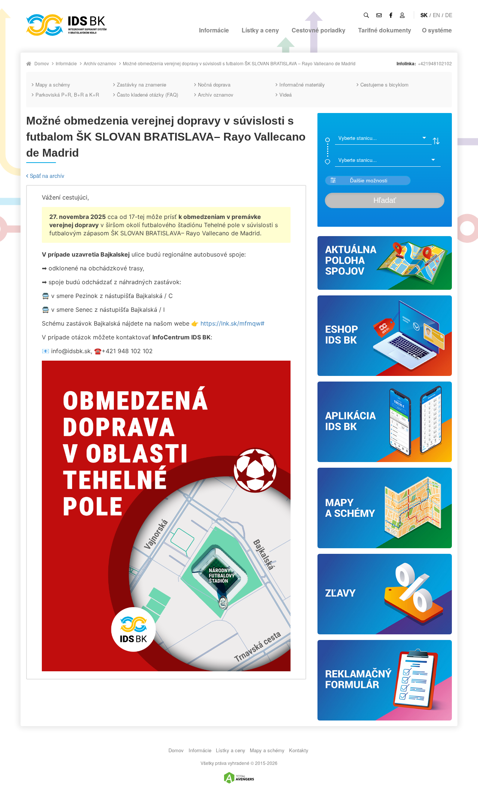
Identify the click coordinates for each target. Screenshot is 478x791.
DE (448, 15)
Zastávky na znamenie (141, 84)
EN (436, 15)
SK (424, 15)
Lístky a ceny (260, 30)
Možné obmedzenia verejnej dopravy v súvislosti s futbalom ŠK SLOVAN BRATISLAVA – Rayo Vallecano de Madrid (239, 63)
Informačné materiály (302, 84)
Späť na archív (47, 175)
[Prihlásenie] (402, 15)
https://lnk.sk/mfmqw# (232, 323)
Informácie (214, 30)
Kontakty (298, 750)
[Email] (379, 15)
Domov (41, 63)
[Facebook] (390, 15)
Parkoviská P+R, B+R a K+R (67, 94)
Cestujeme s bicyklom (384, 84)
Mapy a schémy (52, 84)
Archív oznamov (100, 63)
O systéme (437, 30)
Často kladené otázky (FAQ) (147, 94)
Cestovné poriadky (318, 30)
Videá (285, 94)
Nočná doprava (214, 84)
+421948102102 (435, 63)
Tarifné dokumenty (384, 30)
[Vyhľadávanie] (366, 15)
